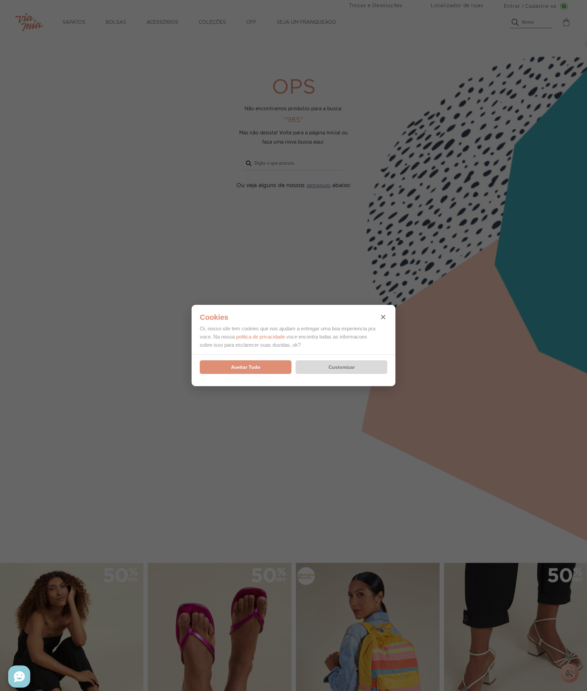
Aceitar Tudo (246, 367)
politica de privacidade (260, 337)
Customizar (341, 367)
